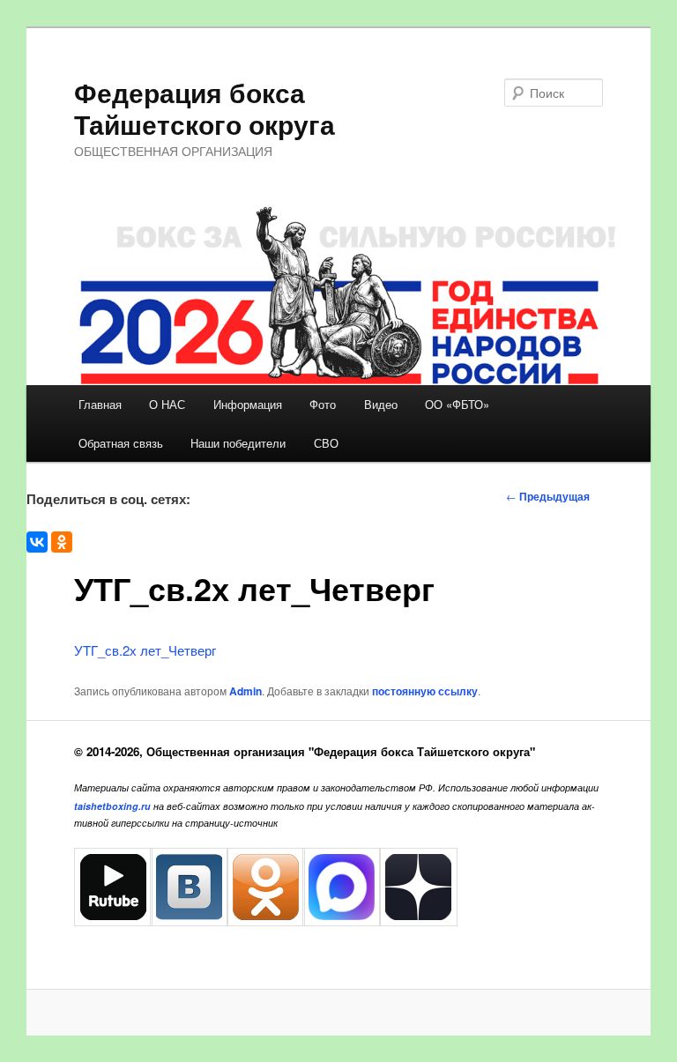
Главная (100, 404)
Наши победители (238, 442)
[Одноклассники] (61, 542)
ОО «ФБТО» (457, 404)
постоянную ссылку (425, 691)
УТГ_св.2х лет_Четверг (145, 650)
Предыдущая (548, 496)
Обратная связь (120, 442)
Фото (322, 404)
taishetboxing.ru (112, 806)
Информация (247, 404)
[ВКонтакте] (37, 542)
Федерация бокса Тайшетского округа (204, 108)
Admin (245, 691)
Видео (381, 404)
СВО (326, 442)
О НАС (167, 404)
